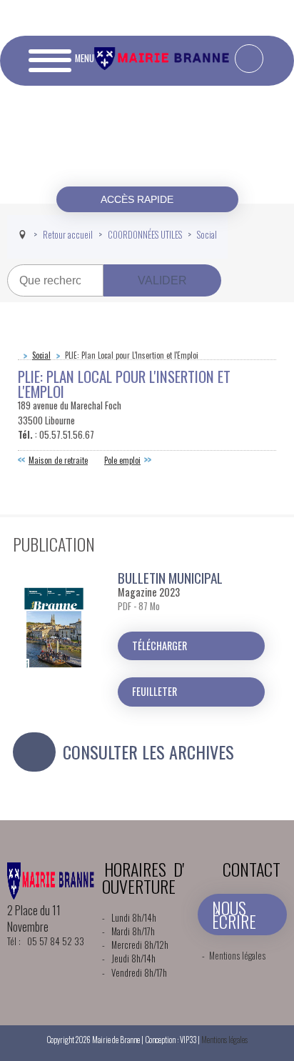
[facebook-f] (249, 58)
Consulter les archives (148, 751)
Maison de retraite (58, 460)
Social (41, 355)
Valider (162, 280)
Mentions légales (237, 955)
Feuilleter (154, 691)
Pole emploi (122, 460)
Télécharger (159, 645)
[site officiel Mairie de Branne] (163, 66)
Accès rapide (138, 199)
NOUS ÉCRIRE (234, 914)
